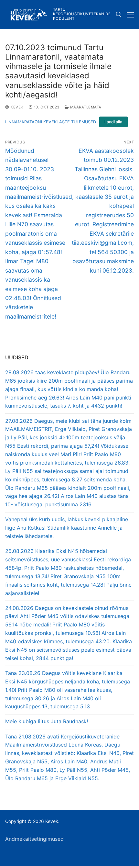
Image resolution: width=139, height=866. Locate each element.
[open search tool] (119, 14)
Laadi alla (113, 121)
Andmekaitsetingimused (34, 839)
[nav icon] (130, 14)
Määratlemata (85, 107)
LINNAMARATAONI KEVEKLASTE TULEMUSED (50, 121)
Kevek (16, 107)
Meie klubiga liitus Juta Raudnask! (46, 721)
